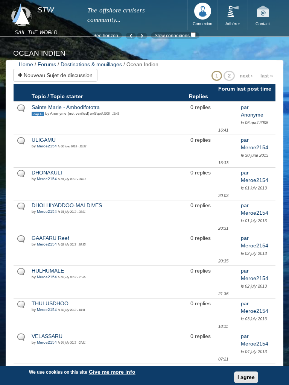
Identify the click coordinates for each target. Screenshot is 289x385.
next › (246, 76)
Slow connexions (172, 35)
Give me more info (112, 372)
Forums (47, 64)
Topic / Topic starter (57, 96)
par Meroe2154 (254, 143)
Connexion (202, 23)
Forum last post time (244, 89)
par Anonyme (252, 111)
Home (26, 64)
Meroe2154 (47, 146)
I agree (246, 377)
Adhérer (232, 23)
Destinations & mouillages (91, 64)
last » (266, 76)
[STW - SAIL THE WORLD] (44, 2)
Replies (198, 96)
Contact (263, 23)
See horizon (105, 35)
